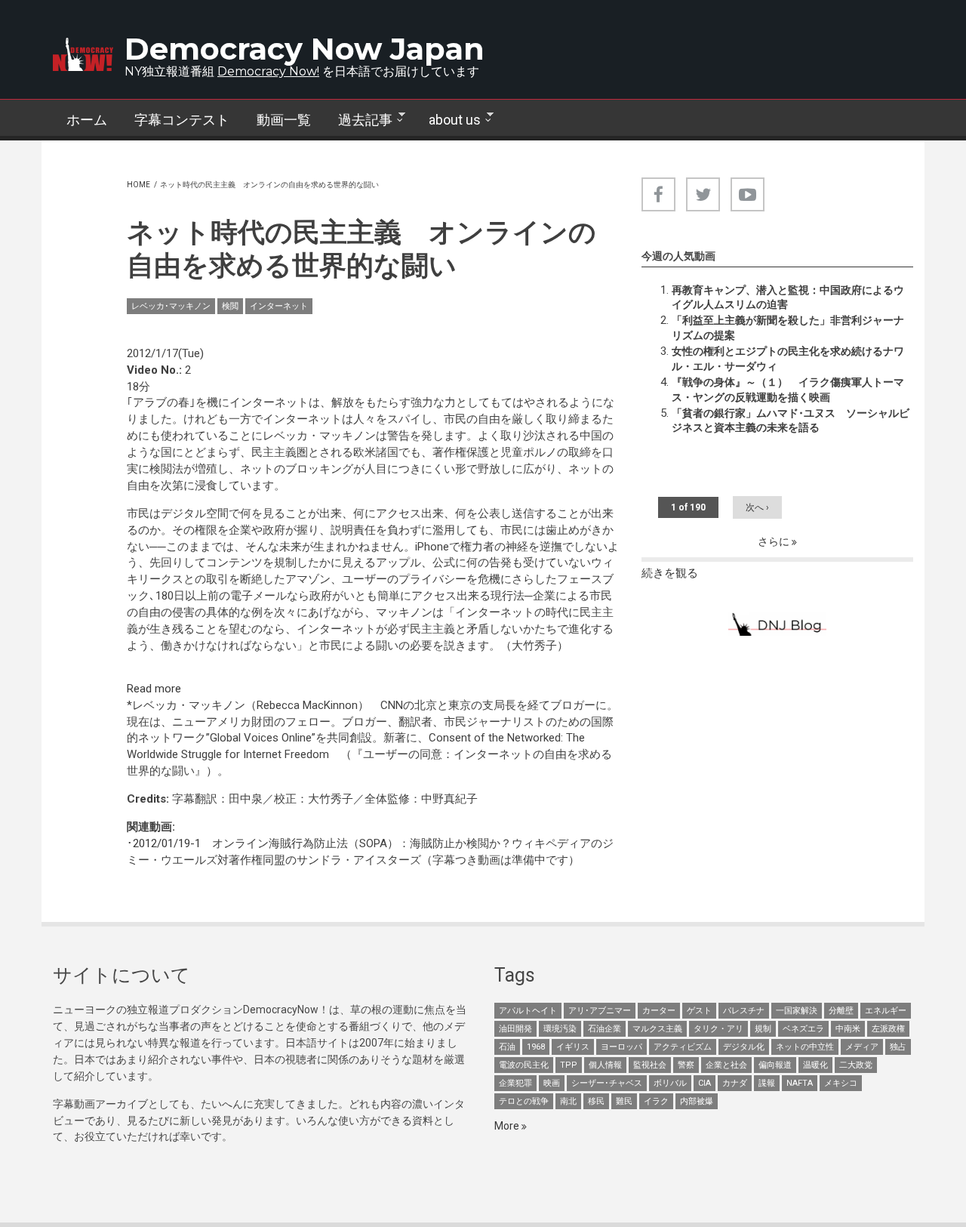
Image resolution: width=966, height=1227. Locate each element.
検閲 (230, 306)
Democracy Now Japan (305, 48)
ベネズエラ (803, 1029)
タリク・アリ (718, 1029)
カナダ (734, 1083)
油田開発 (515, 1029)
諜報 (766, 1083)
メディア (861, 1047)
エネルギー (885, 1011)
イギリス (572, 1047)
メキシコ (840, 1083)
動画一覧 (284, 120)
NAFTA (799, 1083)
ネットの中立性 (805, 1047)
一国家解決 (796, 1011)
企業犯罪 (515, 1083)
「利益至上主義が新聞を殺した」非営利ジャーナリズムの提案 (788, 327)
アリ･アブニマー (599, 1011)
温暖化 (815, 1065)
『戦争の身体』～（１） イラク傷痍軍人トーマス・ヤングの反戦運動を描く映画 (788, 389)
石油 (507, 1047)
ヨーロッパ (621, 1047)
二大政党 (855, 1065)
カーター (658, 1011)
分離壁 (841, 1011)
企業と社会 (726, 1065)
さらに (775, 541)
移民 (596, 1101)
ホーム (86, 120)
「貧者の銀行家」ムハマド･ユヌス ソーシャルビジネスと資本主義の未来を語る (790, 420)
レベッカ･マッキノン (171, 306)
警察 (686, 1065)
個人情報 (605, 1065)
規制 (763, 1029)
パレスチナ (743, 1011)
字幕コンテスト (181, 120)
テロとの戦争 (524, 1101)
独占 (898, 1047)
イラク (656, 1101)
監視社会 (649, 1065)
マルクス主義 (657, 1029)
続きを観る (669, 573)
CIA (704, 1083)
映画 (551, 1083)
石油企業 (604, 1029)
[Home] (83, 54)
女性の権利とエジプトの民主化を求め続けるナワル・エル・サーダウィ (788, 358)
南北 (568, 1101)
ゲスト (699, 1011)
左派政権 (888, 1029)
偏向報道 (775, 1065)
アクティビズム (683, 1047)
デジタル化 (743, 1047)
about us (448, 120)
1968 (536, 1047)
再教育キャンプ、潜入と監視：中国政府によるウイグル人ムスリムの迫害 (788, 297)
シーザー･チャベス (606, 1083)
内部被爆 (696, 1101)
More (507, 1126)
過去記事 (358, 120)
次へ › (757, 507)
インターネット (279, 306)
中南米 (847, 1029)
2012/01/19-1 (167, 843)
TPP (568, 1065)
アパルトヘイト (528, 1011)
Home (138, 184)
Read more (154, 688)
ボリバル (670, 1083)
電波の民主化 (524, 1065)
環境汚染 (560, 1029)
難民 (624, 1101)
